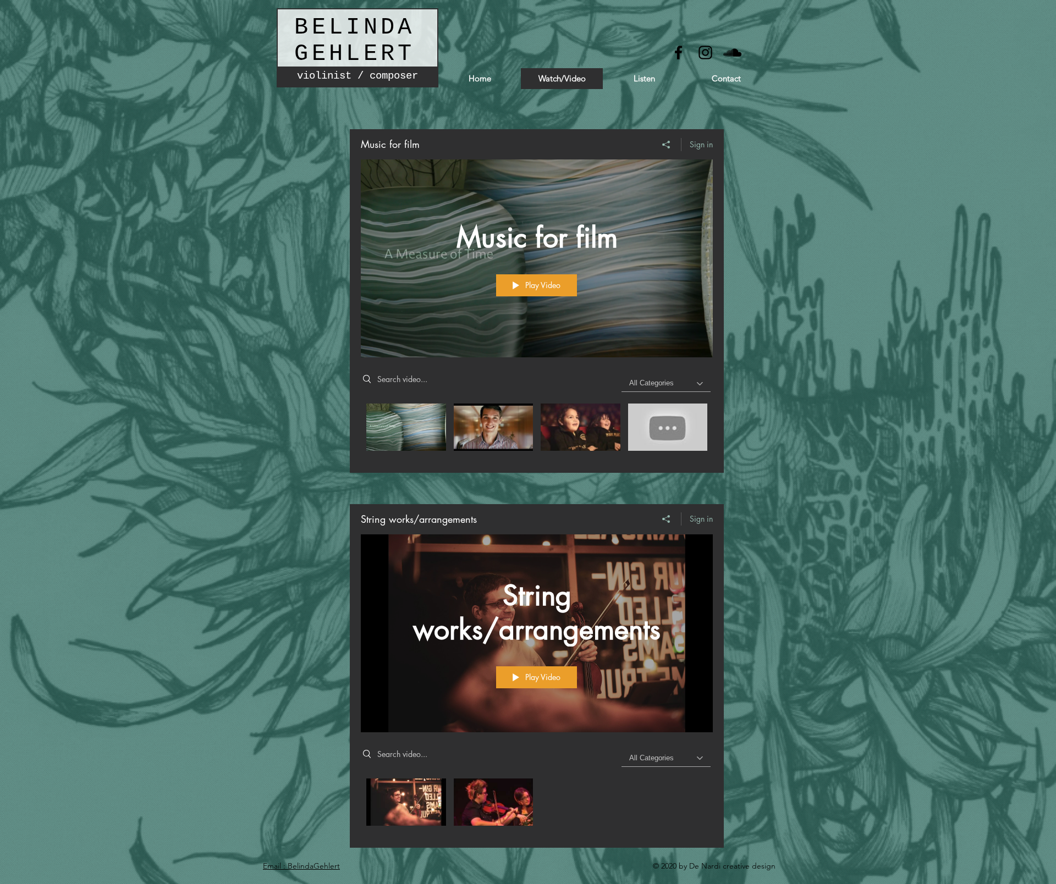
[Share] (666, 144)
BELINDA (354, 27)
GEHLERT (354, 54)
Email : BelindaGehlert (301, 866)
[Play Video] (406, 427)
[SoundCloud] (732, 52)
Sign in (701, 144)
